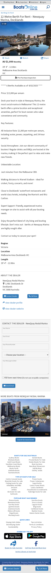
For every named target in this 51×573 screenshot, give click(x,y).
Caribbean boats (37, 509)
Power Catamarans (37, 481)
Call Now (43, 568)
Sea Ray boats (14, 504)
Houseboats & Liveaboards (37, 489)
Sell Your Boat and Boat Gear (35, 548)
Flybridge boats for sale (37, 492)
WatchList (34, 2)
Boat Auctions (37, 464)
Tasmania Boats (14, 472)
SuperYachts (37, 483)
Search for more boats (25, 440)
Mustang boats (13, 515)
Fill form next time (26, 377)
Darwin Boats (37, 458)
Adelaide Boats (14, 470)
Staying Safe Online (13, 522)
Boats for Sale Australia (13, 548)
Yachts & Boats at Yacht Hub (25, 551)
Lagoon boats (37, 504)
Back (7, 58)
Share (46, 58)
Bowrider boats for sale (14, 481)
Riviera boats (14, 500)
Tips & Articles (36, 522)
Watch (25, 58)
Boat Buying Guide (13, 524)
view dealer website (14, 308)
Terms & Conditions (36, 524)
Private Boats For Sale (37, 460)
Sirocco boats (37, 502)
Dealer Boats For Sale (37, 462)
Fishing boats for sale (14, 483)
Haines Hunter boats (37, 513)
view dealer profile (13, 302)
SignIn (44, 2)
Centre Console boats (14, 479)
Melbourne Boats (14, 466)
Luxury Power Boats (37, 485)
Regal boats (13, 513)
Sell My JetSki (37, 470)
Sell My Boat (37, 468)
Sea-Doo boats (37, 500)
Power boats (37, 479)
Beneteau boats (14, 502)
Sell (9, 2)
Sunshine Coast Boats (14, 464)
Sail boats (14, 494)
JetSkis (14, 489)
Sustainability (13, 527)
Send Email (9, 386)
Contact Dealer (12, 568)
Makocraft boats (14, 511)
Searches (22, 2)
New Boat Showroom (37, 466)
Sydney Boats (14, 458)
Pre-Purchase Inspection (26, 78)
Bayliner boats (37, 511)
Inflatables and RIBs (14, 485)
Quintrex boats (13, 507)
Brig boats (37, 507)
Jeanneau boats (14, 509)
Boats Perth (14, 468)
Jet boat (14, 487)
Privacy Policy (36, 527)
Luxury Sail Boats (37, 487)
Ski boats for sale (13, 492)
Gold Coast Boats (13, 462)
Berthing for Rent (7, 13)
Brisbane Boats (14, 460)
